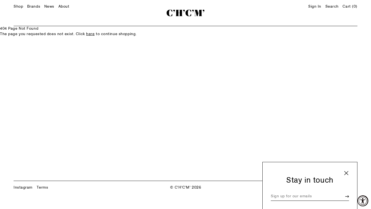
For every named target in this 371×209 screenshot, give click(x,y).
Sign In (314, 7)
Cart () (349, 7)
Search (332, 7)
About (64, 7)
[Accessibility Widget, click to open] (362, 200)
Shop (18, 7)
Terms (42, 188)
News (49, 7)
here (90, 34)
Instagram (23, 188)
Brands (33, 7)
